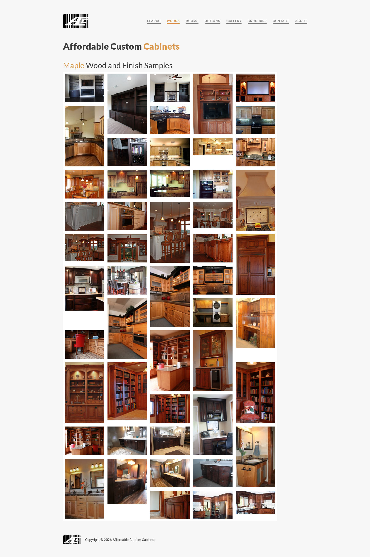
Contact (281, 21)
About (301, 21)
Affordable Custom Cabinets (134, 540)
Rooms (192, 21)
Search (154, 21)
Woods (173, 21)
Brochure (257, 21)
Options (212, 21)
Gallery (234, 21)
